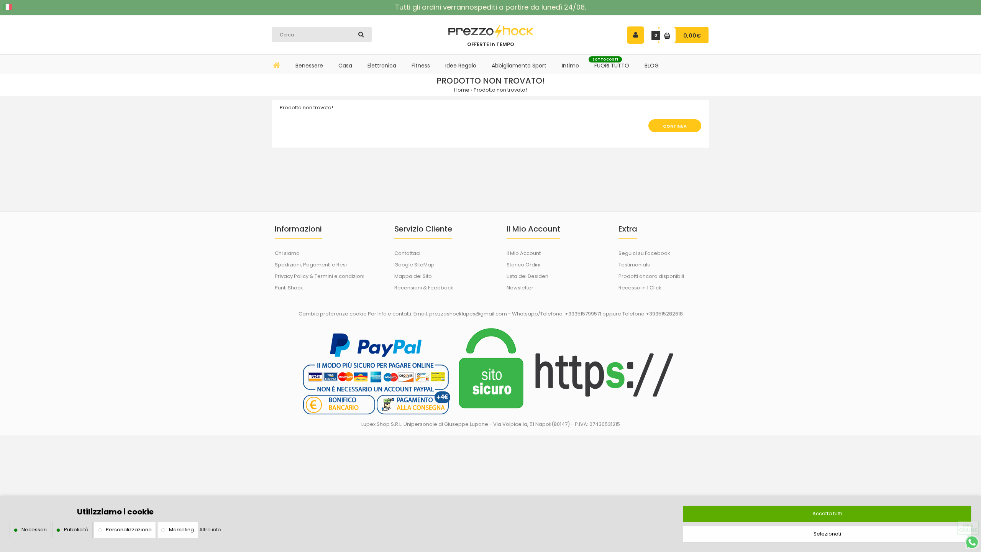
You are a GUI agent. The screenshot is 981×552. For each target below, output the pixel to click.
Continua (675, 126)
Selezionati (827, 533)
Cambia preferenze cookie (333, 313)
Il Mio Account (524, 253)
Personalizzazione (129, 529)
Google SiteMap (414, 264)
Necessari (34, 529)
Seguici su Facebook (644, 253)
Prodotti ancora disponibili (651, 276)
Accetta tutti (827, 513)
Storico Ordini (523, 264)
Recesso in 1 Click (639, 287)
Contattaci (407, 253)
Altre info (210, 529)
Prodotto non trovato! (500, 90)
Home (461, 90)
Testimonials (634, 264)
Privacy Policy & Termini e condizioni (319, 276)
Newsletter (520, 287)
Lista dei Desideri (527, 276)
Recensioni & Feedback (423, 287)
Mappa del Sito (413, 276)
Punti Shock (289, 287)
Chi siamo (287, 253)
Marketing (181, 529)
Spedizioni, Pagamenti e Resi (311, 264)
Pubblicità (76, 529)
